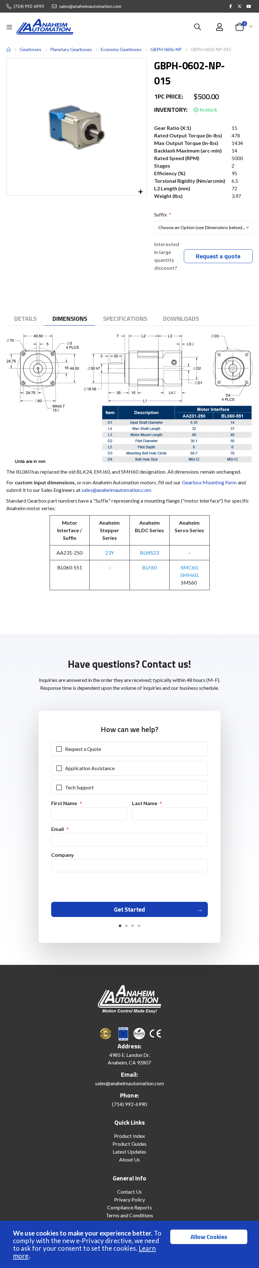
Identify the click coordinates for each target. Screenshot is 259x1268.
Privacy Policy (129, 1199)
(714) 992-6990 (29, 6)
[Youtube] (248, 6)
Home (8, 49)
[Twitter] (240, 6)
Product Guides (129, 1144)
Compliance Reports (129, 1207)
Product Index (129, 1136)
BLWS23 (149, 553)
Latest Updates (129, 1152)
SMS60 (189, 582)
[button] (140, 192)
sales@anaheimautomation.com (90, 6)
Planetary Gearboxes (71, 49)
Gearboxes (30, 49)
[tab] (25, 318)
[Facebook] (230, 6)
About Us (129, 1159)
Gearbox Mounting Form (209, 482)
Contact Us (129, 1192)
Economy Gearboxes (121, 49)
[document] (130, 1244)
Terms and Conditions (129, 1215)
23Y (109, 553)
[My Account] (219, 27)
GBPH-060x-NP (166, 49)
